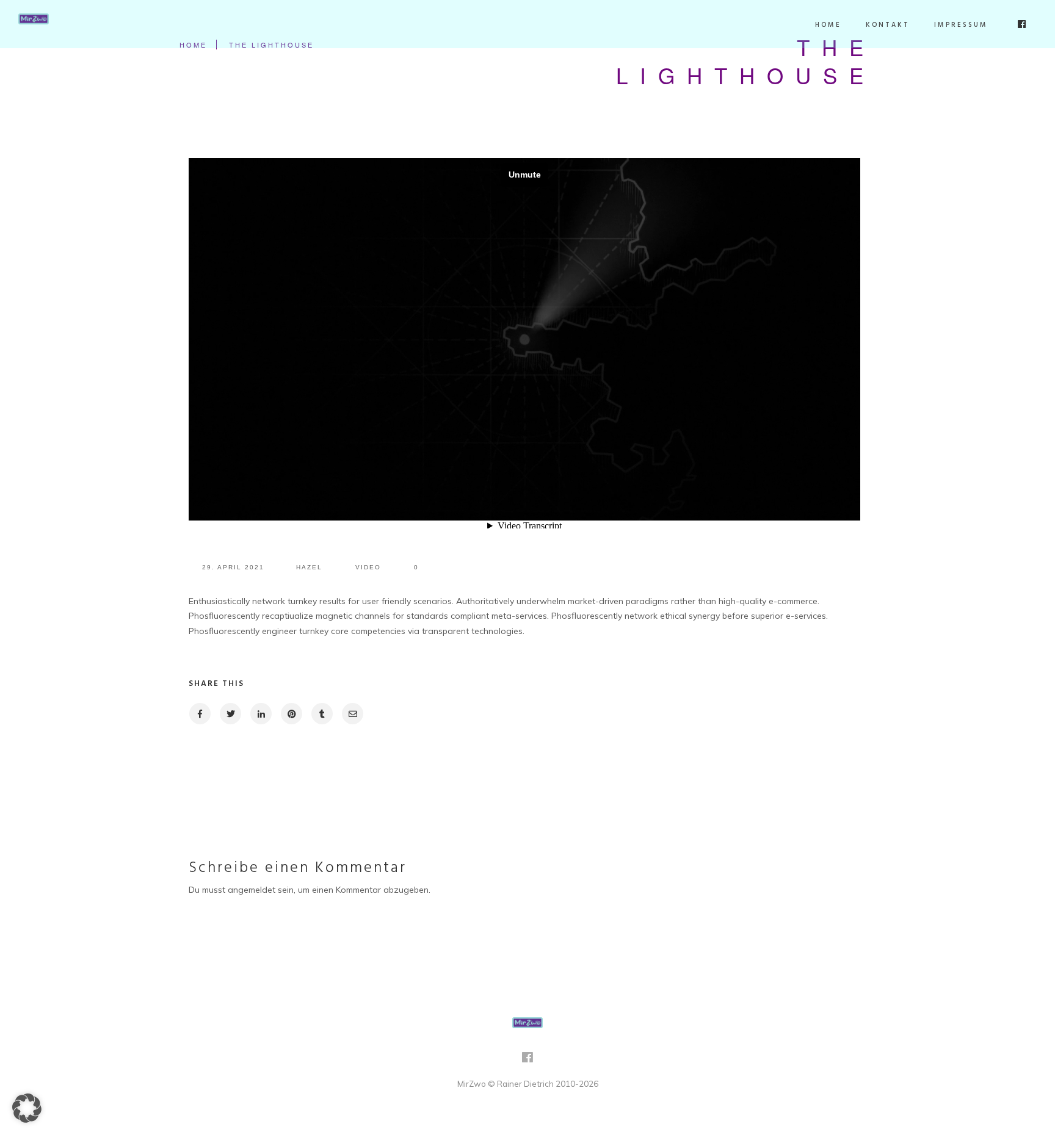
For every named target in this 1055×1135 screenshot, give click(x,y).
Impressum (961, 25)
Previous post (250, 765)
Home (828, 25)
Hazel (309, 567)
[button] (27, 1108)
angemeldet (251, 889)
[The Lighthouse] (199, 713)
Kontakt (888, 25)
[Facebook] (527, 1061)
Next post (810, 765)
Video (368, 567)
